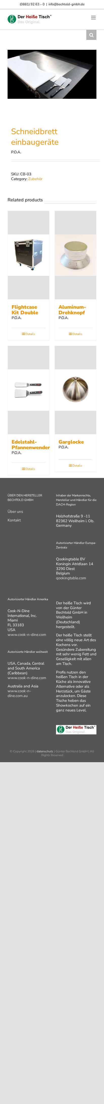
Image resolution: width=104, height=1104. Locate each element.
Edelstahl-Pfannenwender (31, 445)
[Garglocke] (75, 390)
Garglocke (71, 442)
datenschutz (45, 751)
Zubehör (35, 178)
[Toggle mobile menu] (93, 17)
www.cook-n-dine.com (27, 634)
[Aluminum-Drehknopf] (75, 255)
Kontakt (14, 520)
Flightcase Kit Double (25, 310)
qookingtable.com (71, 578)
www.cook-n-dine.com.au (19, 693)
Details (30, 334)
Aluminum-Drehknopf (72, 310)
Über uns (15, 511)
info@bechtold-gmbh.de (66, 4)
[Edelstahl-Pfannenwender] (28, 390)
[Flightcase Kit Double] (28, 255)
